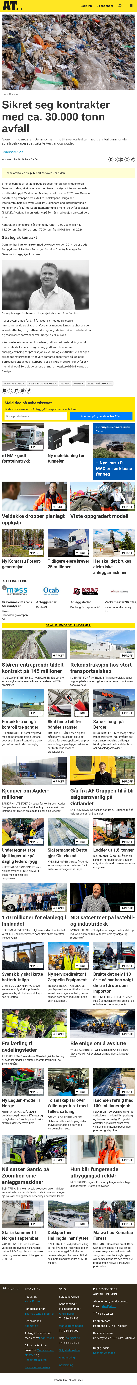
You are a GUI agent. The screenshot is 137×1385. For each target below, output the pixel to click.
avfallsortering (14, 383)
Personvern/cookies (37, 1367)
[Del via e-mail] (126, 159)
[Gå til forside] (40, 5)
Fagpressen (46, 1338)
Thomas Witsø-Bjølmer (39, 1313)
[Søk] (119, 6)
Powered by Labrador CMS (68, 1380)
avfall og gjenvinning (42, 383)
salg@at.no (73, 1338)
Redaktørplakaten (36, 1359)
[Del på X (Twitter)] (116, 159)
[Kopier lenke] (132, 159)
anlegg (64, 383)
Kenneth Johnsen (104, 1352)
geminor (79, 383)
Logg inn (86, 6)
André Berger (67, 1313)
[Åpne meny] (131, 5)
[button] (4, 587)
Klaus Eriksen (33, 1301)
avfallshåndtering (100, 383)
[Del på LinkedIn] (121, 159)
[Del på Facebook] (110, 159)
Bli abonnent (105, 6)
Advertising (66, 1365)
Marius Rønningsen (71, 1325)
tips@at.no (31, 1325)
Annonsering (67, 1357)
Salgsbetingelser (69, 1350)
